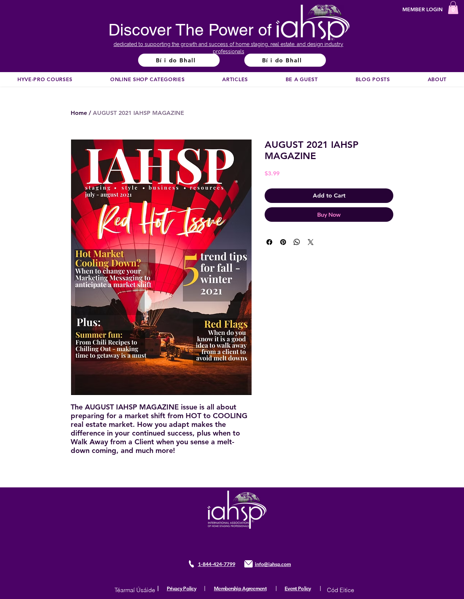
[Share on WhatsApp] (297, 242)
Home (79, 112)
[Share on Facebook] (269, 242)
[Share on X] (310, 242)
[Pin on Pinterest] (283, 242)
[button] (453, 7)
